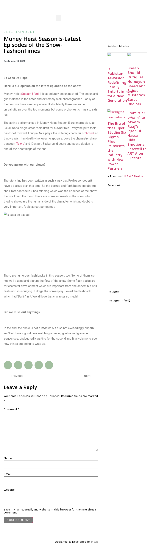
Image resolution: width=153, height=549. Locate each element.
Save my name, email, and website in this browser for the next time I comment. (50, 511)
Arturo (89, 133)
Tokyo (20, 143)
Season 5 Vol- (30, 94)
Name (8, 458)
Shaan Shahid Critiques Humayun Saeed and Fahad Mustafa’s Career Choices (136, 86)
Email (8, 474)
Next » (138, 176)
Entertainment (19, 31)
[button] (58, 18)
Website (9, 489)
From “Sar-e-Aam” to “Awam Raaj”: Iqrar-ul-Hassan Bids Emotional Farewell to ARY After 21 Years (137, 135)
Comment (11, 409)
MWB (94, 541)
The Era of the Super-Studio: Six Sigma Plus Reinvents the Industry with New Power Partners (116, 146)
